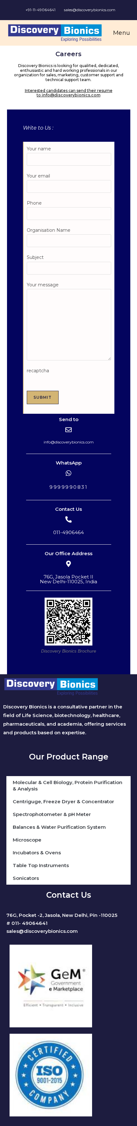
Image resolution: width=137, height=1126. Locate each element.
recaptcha (38, 371)
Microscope (27, 840)
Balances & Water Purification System (59, 827)
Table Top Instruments (41, 865)
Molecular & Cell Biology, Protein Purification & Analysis (67, 785)
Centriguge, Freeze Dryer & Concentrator (63, 801)
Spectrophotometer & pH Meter (52, 814)
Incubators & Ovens (37, 853)
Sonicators (26, 878)
